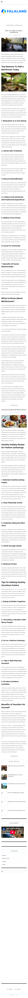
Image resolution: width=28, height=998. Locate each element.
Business (4, 855)
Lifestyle (11, 412)
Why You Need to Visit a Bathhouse (14, 31)
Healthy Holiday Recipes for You (14, 410)
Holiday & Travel (5, 858)
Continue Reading (14, 405)
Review (3, 864)
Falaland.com (16, 589)
